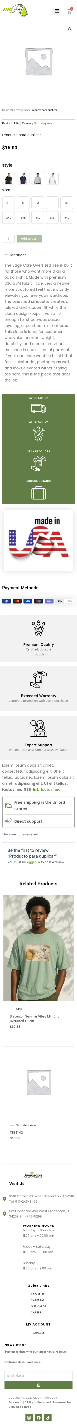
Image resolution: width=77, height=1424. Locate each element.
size (6, 189)
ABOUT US (37, 1294)
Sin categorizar (20, 110)
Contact (38, 1333)
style (7, 165)
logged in (33, 862)
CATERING (37, 1300)
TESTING (16, 1133)
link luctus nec (46, 789)
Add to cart (29, 239)
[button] (70, 29)
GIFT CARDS (38, 1306)
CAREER (36, 1312)
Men (19, 1009)
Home (5, 110)
